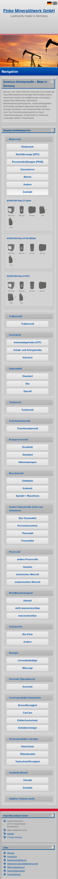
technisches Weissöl (27, 574)
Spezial (27, 391)
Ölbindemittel (27, 754)
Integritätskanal (14, 874)
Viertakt (27, 780)
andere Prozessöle (27, 559)
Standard (27, 376)
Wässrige (27, 668)
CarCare (27, 712)
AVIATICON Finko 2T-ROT (18, 276)
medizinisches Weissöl (27, 582)
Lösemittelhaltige (27, 660)
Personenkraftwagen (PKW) (27, 161)
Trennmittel (27, 540)
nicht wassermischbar (27, 608)
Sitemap (11, 852)
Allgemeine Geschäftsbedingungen (22, 863)
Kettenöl (27, 488)
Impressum (12, 856)
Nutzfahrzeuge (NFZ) (27, 154)
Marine (27, 176)
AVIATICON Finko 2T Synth (19, 200)
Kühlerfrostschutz (27, 720)
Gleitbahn (27, 480)
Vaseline (27, 567)
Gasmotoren (27, 169)
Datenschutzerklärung (17, 860)
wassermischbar (27, 615)
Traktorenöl (27, 323)
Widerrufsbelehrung (16, 867)
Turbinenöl (27, 409)
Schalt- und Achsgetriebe (27, 350)
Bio (27, 383)
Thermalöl (27, 533)
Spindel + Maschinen (27, 495)
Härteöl (27, 600)
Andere (27, 184)
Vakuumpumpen (27, 462)
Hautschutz (27, 746)
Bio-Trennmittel (27, 518)
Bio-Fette (27, 634)
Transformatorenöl (27, 428)
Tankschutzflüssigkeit (27, 761)
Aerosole (27, 686)
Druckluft (27, 447)
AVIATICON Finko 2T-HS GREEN (21, 238)
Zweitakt (27, 192)
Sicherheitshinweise (16, 870)
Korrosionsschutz (27, 525)
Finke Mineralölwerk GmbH (29, 10)
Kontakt (10, 833)
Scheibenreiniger (27, 727)
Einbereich (27, 146)
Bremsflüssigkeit (27, 705)
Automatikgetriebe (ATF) (27, 342)
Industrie (28, 357)
